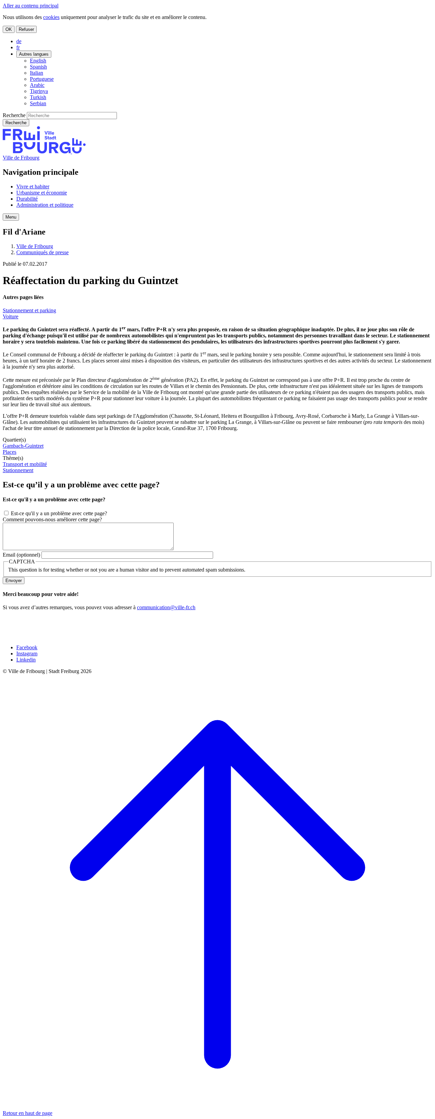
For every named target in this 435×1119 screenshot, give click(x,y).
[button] (11, 217)
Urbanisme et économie (41, 192)
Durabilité (27, 199)
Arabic (37, 85)
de (18, 41)
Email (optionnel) (21, 555)
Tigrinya (39, 91)
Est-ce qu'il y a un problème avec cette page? (59, 513)
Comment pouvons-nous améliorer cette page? (52, 519)
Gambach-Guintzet (23, 446)
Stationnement (18, 470)
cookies (51, 17)
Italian (36, 73)
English (38, 60)
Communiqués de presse (42, 252)
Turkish (38, 97)
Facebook (26, 647)
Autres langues (34, 54)
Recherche (14, 115)
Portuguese (42, 79)
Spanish (38, 67)
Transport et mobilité (25, 464)
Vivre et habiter (32, 186)
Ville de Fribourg (21, 158)
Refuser (26, 29)
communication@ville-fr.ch (166, 607)
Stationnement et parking (29, 310)
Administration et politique (44, 205)
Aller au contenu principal (30, 5)
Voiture (10, 316)
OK (8, 29)
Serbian (38, 103)
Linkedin (26, 660)
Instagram (26, 653)
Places (9, 452)
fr (18, 47)
